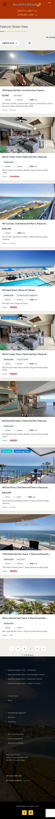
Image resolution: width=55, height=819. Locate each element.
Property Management (17, 712)
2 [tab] (25, 84)
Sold (11, 635)
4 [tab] (29, 84)
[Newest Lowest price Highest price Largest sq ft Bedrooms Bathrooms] (9, 43)
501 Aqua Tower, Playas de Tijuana (18, 290)
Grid (23, 43)
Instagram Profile (30, 812)
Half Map (29, 43)
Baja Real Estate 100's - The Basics (22, 670)
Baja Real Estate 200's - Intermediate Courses (26, 674)
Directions (12, 721)
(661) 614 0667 (25, 11)
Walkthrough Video (9, 318)
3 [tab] (27, 84)
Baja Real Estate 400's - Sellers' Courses (24, 683)
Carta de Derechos (15, 738)
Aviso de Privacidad (16, 734)
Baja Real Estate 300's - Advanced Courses (25, 679)
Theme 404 (33, 806)
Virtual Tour (6, 451)
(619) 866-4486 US (14, 780)
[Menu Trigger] (4, 4)
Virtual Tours (13, 695)
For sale (12, 243)
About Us (11, 717)
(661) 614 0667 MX (13, 775)
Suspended (14, 176)
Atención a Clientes (15, 743)
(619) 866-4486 (26, 15)
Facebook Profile (24, 812)
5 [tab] (32, 84)
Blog (10, 700)
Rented (13, 307)
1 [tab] (22, 84)
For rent (12, 110)
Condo (4, 110)
